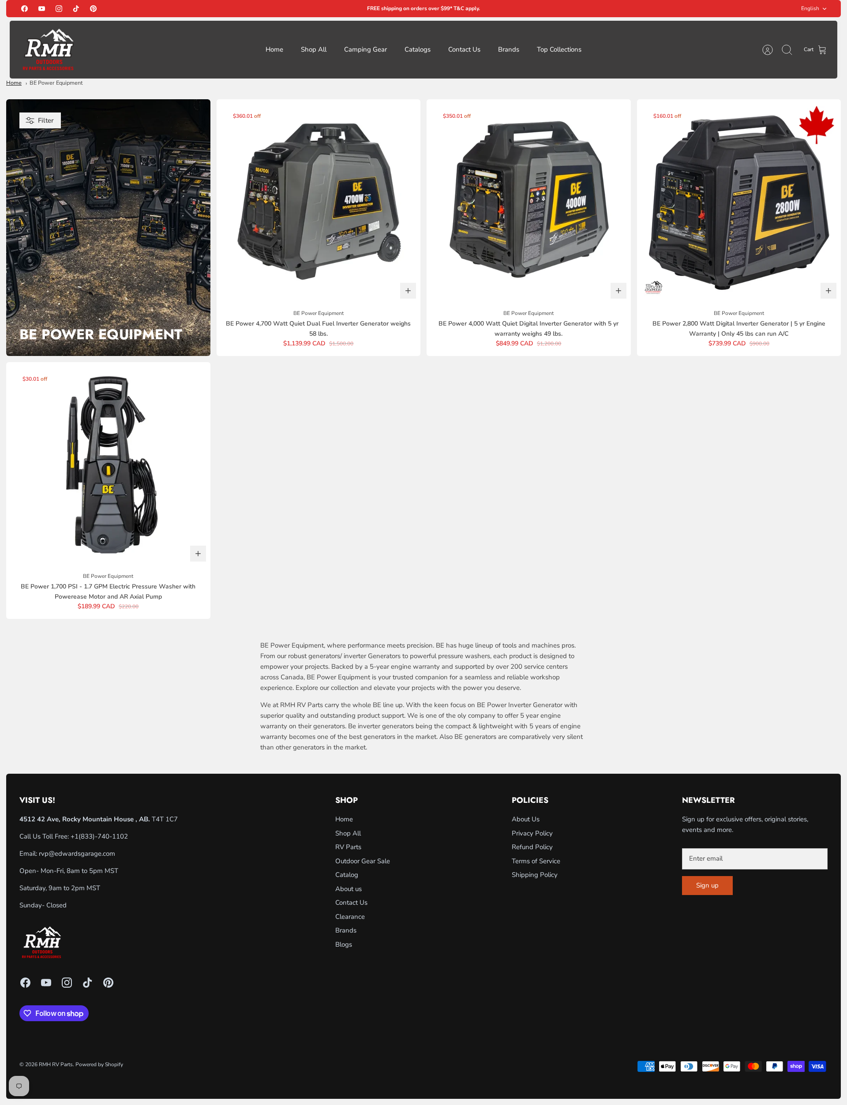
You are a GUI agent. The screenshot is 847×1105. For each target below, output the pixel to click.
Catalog (346, 874)
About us (348, 888)
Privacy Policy (532, 833)
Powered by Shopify (99, 1064)
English (810, 8)
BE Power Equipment (56, 83)
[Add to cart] (408, 291)
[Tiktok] (76, 8)
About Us (526, 819)
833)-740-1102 (104, 836)
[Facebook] (24, 8)
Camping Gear (365, 49)
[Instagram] (58, 8)
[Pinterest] (93, 8)
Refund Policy (532, 847)
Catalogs (418, 49)
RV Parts (348, 847)
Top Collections (559, 49)
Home (274, 49)
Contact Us (464, 49)
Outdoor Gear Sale (362, 861)
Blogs (343, 944)
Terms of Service (536, 861)
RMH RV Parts (56, 1064)
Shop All (313, 49)
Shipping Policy (535, 874)
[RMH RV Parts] (48, 49)
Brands (508, 49)
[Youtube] (41, 8)
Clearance (350, 916)
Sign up (707, 885)
